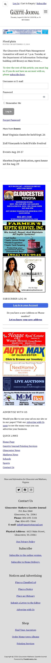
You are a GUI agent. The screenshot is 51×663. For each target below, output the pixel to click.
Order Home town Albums (25, 636)
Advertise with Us (25, 609)
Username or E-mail (13, 81)
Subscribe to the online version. (25, 555)
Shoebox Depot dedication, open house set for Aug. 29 (25, 162)
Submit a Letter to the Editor (26, 602)
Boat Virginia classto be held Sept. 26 (24, 134)
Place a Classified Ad (25, 582)
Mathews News (10, 454)
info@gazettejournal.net (30, 524)
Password (8, 92)
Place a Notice (25, 589)
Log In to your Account (25, 305)
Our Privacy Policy (25, 541)
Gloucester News (11, 450)
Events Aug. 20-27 (13, 152)
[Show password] (44, 97)
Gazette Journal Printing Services (20, 446)
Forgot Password (11, 120)
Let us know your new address (25, 319)
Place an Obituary (25, 595)
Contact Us (8, 467)
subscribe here (17, 74)
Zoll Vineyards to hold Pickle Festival (24, 143)
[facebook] (24, 489)
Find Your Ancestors (25, 629)
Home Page (8, 441)
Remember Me (13, 103)
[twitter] (18, 489)
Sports (6, 463)
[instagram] (31, 489)
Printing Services (25, 643)
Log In (16, 3)
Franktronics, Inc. (30, 659)
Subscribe (41, 3)
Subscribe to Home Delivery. (25, 562)
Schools (7, 458)
